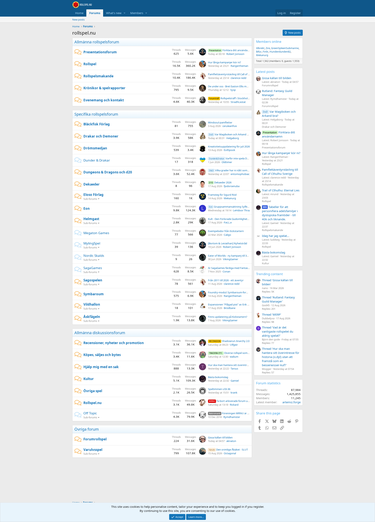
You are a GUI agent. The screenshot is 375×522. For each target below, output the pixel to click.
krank (234, 392)
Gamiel (235, 380)
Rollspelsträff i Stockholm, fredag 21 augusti (240, 98)
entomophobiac (240, 174)
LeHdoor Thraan (242, 210)
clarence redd (238, 78)
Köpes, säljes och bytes (102, 354)
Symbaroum (93, 294)
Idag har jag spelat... (275, 236)
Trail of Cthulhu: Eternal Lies (280, 190)
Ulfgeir (234, 344)
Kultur (88, 379)
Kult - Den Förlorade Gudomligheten (229, 219)
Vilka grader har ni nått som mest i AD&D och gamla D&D (245, 170)
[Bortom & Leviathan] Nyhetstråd (227, 243)
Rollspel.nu (92, 403)
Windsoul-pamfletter (220, 122)
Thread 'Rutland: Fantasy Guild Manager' (278, 299)
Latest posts (265, 71)
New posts (78, 19)
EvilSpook (229, 150)
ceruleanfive (229, 126)
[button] (124, 13)
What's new (113, 13)
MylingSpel (91, 243)
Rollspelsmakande (98, 76)
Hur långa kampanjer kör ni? (224, 62)
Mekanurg (230, 198)
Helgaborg (232, 138)
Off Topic (90, 413)
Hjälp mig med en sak (101, 367)
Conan (226, 271)
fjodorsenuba (231, 186)
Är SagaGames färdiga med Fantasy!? (229, 268)
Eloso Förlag (93, 194)
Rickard (234, 404)
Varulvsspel (92, 449)
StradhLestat (238, 102)
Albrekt (260, 48)
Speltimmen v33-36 (219, 389)
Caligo (227, 234)
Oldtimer (227, 162)
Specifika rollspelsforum (96, 114)
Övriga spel (92, 391)
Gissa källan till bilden (220, 437)
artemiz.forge (291, 402)
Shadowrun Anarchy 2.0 (229, 341)
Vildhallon (91, 304)
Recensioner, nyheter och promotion (113, 343)
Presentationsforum (100, 52)
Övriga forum (86, 429)
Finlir (265, 51)
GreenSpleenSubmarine (285, 48)
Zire (268, 48)
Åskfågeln (91, 316)
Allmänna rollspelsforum (96, 42)
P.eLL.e (228, 222)
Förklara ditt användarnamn (232, 50)
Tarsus (234, 368)
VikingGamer (230, 259)
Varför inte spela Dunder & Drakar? (237, 158)
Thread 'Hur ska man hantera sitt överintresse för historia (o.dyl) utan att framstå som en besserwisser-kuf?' (280, 357)
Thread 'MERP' (271, 314)
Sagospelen (92, 280)
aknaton (231, 441)
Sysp (233, 90)
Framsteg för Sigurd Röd (222, 194)
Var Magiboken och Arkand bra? (230, 134)
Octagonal (230, 453)
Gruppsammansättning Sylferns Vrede (233, 206)
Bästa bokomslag (218, 377)
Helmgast (91, 219)
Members (136, 13)
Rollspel (89, 64)
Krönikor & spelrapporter (104, 88)
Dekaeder (91, 184)
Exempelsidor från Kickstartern (226, 231)
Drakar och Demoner (100, 136)
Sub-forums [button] (90, 199)
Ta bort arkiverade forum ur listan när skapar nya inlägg (245, 401)
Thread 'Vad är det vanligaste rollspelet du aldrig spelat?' (277, 331)
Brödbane (229, 308)
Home (79, 13)
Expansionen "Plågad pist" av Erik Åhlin (230, 304)
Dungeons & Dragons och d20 (107, 172)
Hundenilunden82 (280, 51)
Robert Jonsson (235, 54)
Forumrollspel (95, 439)
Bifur (259, 51)
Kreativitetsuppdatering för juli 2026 (229, 146)
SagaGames (92, 268)
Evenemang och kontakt (103, 100)
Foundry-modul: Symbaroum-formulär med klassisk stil (240, 292)
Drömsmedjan (95, 148)
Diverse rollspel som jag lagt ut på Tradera (241, 353)
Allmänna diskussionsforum (99, 332)
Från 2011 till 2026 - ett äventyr (226, 280)
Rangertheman (239, 66)
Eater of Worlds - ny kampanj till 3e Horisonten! (235, 255)
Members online (268, 41)
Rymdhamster (231, 417)
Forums (94, 13)
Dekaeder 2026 (220, 182)
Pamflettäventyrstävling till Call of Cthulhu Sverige (237, 74)
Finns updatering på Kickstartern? (227, 317)
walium (234, 356)
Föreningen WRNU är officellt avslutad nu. (240, 413)
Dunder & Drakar (96, 160)
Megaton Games (96, 233)
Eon (86, 208)
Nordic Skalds (93, 255)
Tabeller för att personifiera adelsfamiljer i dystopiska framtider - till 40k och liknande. (280, 213)
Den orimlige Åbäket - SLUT (228, 449)
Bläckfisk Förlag (96, 124)
